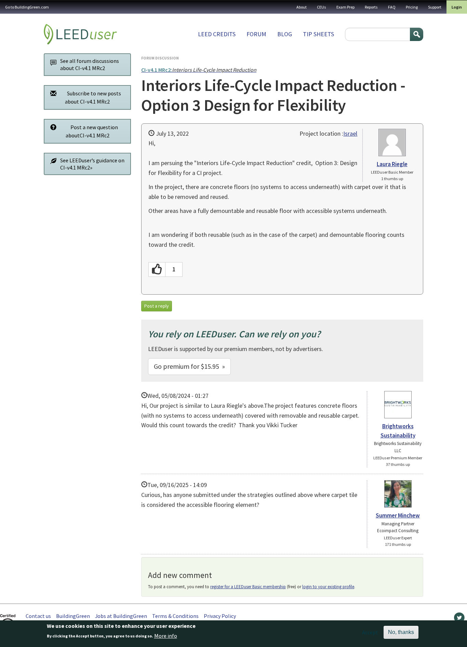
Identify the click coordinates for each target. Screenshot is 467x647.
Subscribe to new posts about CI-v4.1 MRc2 (93, 97)
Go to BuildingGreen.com (27, 7)
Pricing (412, 7)
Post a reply (156, 306)
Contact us (38, 615)
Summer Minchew (398, 515)
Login (457, 7)
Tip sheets (318, 34)
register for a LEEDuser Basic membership (248, 587)
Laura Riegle (392, 164)
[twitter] (459, 619)
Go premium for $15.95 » (189, 366)
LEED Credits (217, 34)
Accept (370, 632)
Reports (371, 7)
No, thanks (401, 632)
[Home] (80, 34)
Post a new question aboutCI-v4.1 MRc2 (92, 131)
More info (165, 635)
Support (434, 7)
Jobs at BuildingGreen (121, 615)
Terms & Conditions (175, 615)
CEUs (321, 7)
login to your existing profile (328, 587)
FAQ (392, 7)
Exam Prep (345, 7)
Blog (284, 34)
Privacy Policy (220, 615)
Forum (256, 34)
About (301, 7)
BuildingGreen (73, 615)
